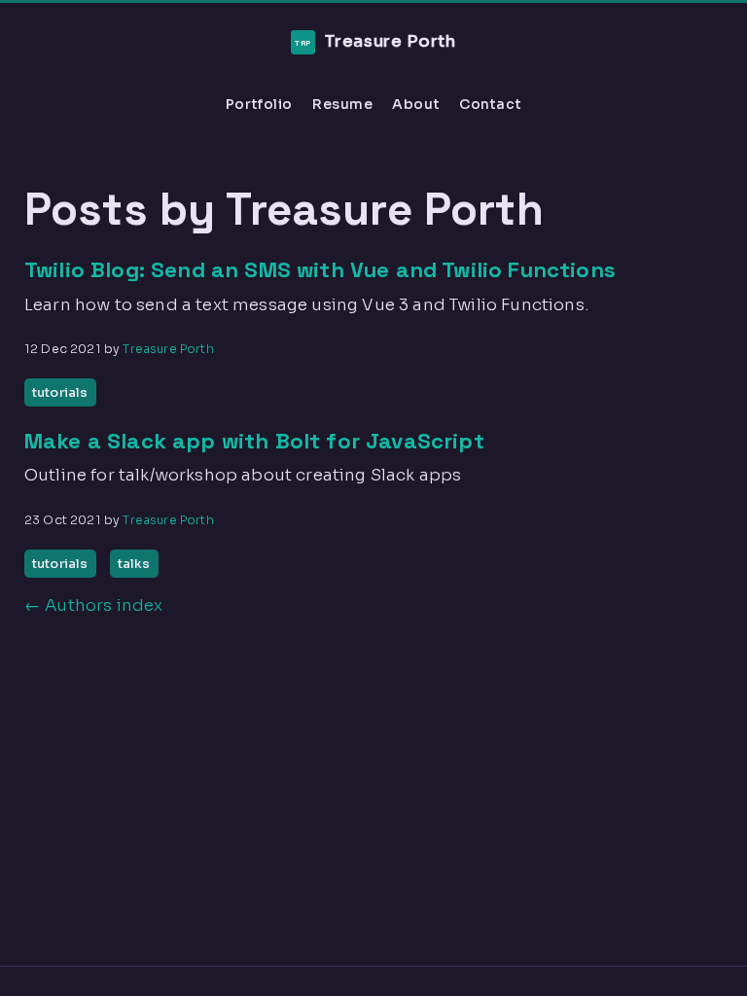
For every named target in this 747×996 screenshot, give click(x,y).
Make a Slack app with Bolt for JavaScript (254, 441)
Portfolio (259, 104)
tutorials (60, 392)
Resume (342, 104)
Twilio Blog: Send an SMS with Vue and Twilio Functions (320, 270)
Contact (490, 104)
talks (134, 563)
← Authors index (93, 605)
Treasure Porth (376, 41)
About (416, 104)
